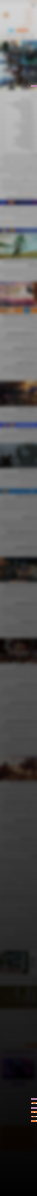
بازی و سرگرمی (34, 85)
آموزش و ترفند (34, 1103)
